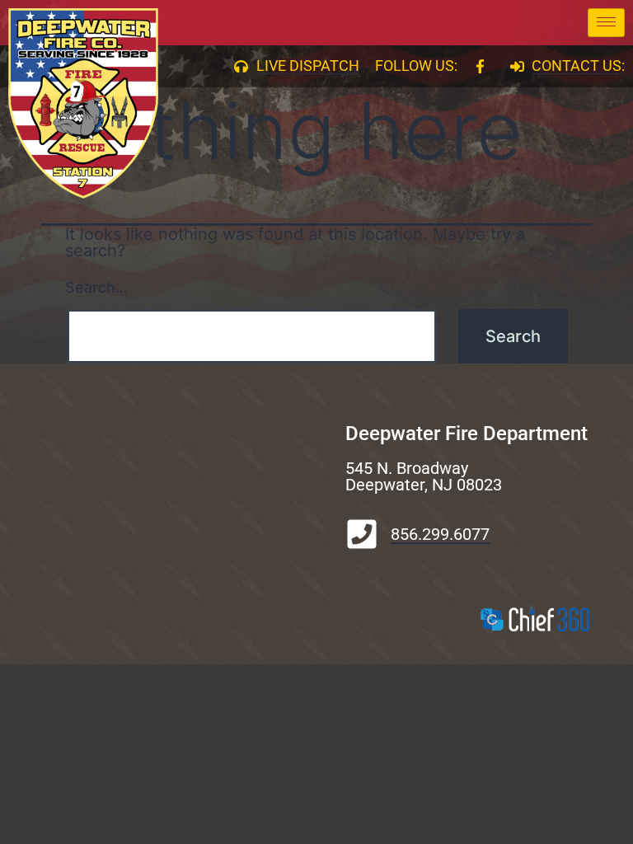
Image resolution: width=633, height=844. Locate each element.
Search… (96, 287)
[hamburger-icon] (606, 22)
